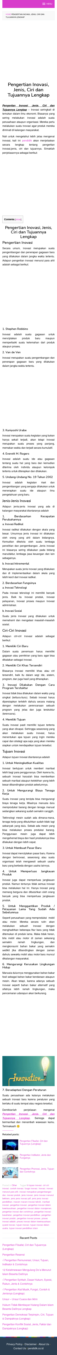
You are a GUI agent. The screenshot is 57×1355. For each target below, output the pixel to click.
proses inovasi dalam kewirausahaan (34, 1221)
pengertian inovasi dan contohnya (17, 1211)
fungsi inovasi (31, 1188)
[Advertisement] (28, 52)
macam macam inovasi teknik (27, 1201)
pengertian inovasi (18, 1204)
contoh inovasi (16, 1188)
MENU (49, 4)
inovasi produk (13, 1195)
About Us (44, 1344)
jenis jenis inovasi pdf (21, 1198)
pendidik (27, 140)
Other (14, 1185)
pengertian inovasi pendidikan (26, 1214)
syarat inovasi (8, 1224)
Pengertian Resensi (13, 1254)
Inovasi (42, 1188)
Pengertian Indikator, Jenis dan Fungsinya (35, 1156)
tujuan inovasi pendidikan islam (23, 1228)
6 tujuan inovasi (34, 1185)
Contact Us (19, 1348)
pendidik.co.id (36, 1348)
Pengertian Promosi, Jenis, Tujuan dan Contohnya (37, 1170)
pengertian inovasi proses (28, 1218)
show (18, 219)
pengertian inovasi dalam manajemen (34, 1208)
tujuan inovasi (22, 1224)
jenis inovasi (27, 1195)
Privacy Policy (14, 1344)
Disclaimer (31, 1344)
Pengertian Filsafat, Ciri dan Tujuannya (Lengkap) (34, 1142)
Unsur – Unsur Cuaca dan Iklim (20, 1299)
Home (8, 14)
